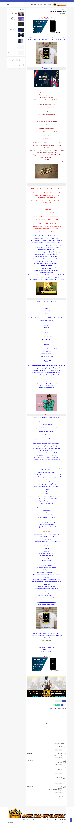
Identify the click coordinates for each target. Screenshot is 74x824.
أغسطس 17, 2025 (13, 39)
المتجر (50, 4)
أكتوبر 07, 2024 (14, 22)
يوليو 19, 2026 (14, 28)
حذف (56, 757)
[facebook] (7, 1)
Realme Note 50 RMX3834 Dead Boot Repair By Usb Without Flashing (13, 42)
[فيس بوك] (12, 822)
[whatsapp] (12, 1)
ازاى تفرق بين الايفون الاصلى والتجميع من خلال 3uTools (13, 36)
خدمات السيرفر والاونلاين (35, 4)
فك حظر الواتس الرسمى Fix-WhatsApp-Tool (13, 19)
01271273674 (46, 644)
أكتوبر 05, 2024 (14, 17)
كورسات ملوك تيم (56, 9)
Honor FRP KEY (14, 13)
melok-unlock (56, 822)
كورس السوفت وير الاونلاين (44, 4)
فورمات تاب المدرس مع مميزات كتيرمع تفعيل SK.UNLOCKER (13, 25)
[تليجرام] (10, 822)
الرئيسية (63, 9)
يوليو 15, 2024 (14, 12)
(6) (27, 13)
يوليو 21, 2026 (14, 45)
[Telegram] (11, 1)
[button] (62, 705)
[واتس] (8, 822)
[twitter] (9, 1)
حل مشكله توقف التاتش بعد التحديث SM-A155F (13, 30)
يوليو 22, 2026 (14, 33)
